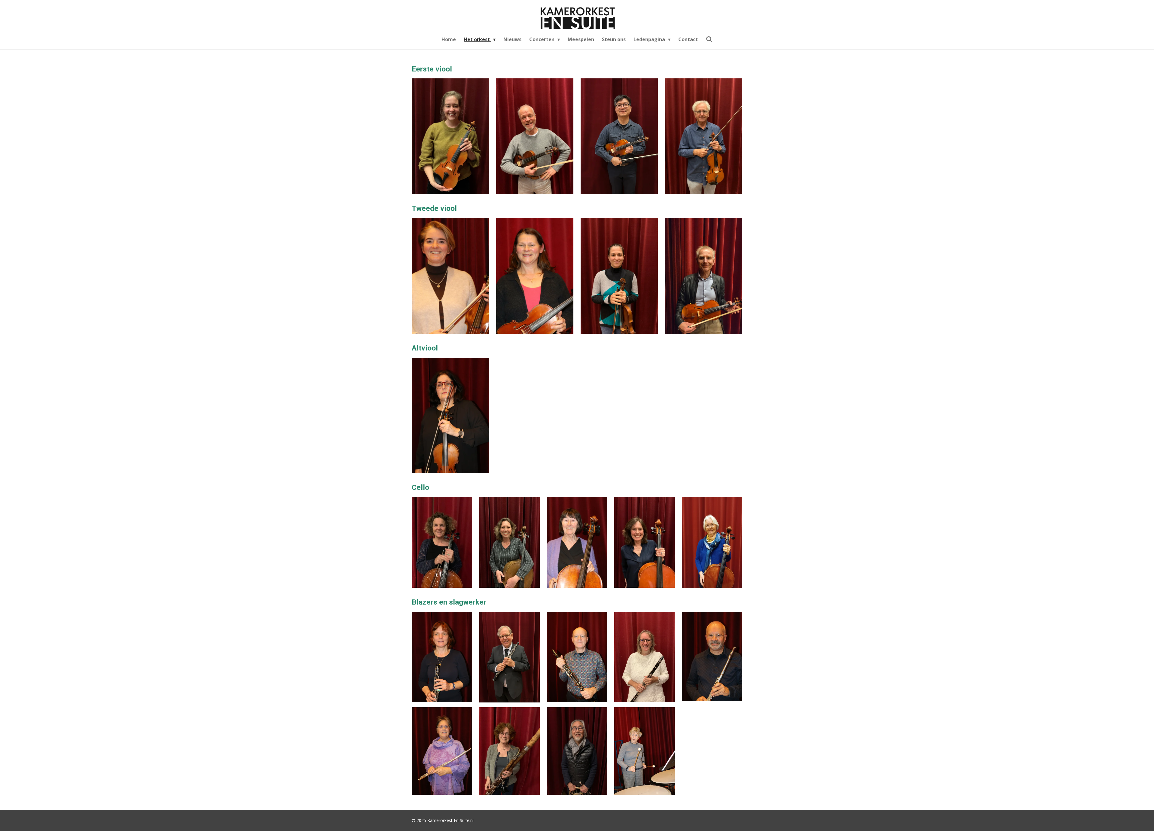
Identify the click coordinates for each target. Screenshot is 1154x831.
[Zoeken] (709, 39)
